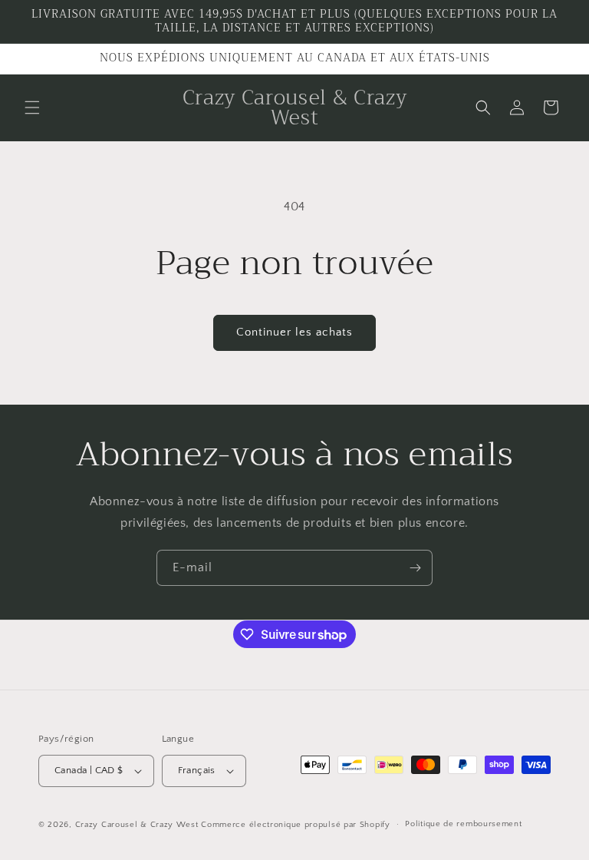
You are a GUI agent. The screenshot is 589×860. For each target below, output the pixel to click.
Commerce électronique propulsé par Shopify (295, 824)
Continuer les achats (294, 332)
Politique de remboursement (463, 824)
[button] (32, 107)
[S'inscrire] (415, 568)
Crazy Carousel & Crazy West (137, 824)
